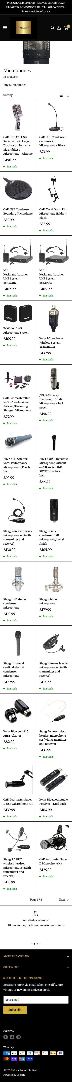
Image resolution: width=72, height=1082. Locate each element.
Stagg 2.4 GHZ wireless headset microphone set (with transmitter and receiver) (17, 867)
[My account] (59, 28)
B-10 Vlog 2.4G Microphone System (16, 330)
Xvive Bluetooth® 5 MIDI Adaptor (15, 733)
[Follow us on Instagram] (18, 1037)
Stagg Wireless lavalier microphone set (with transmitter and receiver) (54, 669)
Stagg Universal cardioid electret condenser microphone (13, 669)
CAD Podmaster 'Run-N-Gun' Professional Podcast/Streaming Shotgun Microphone (17, 404)
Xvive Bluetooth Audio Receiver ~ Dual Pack (53, 801)
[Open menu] (5, 27)
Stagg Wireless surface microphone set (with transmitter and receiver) (17, 537)
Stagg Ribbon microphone (48, 601)
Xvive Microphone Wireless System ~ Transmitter (51, 342)
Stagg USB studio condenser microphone (14, 603)
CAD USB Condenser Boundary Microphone (17, 211)
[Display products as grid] (61, 95)
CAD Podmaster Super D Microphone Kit (53, 861)
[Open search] (52, 28)
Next (62, 899)
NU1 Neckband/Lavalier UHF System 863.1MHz (51, 276)
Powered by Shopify (14, 1074)
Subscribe (15, 1010)
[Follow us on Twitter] (12, 1037)
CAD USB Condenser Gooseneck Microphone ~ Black (52, 141)
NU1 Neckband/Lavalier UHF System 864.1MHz (15, 276)
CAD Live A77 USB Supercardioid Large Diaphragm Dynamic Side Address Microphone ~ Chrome (17, 145)
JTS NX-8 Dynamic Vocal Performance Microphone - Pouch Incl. (16, 465)
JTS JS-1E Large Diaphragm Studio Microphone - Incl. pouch (51, 401)
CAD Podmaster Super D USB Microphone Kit (17, 801)
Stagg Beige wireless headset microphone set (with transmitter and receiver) (52, 737)
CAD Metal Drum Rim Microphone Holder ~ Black (53, 213)
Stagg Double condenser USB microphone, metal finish (51, 537)
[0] (66, 28)
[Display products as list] (67, 95)
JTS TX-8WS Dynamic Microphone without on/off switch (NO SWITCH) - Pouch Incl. (53, 467)
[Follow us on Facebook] (5, 1037)
